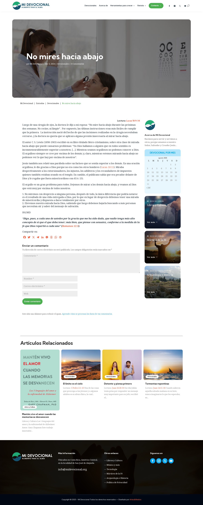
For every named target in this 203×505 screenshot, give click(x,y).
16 (176, 172)
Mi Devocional (36, 64)
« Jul (148, 187)
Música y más (113, 465)
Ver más (151, 222)
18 (153, 176)
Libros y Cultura (29, 407)
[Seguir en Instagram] (158, 460)
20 (162, 176)
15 (171, 172)
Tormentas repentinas (157, 383)
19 (157, 176)
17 (148, 176)
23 (176, 176)
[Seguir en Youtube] (171, 460)
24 (148, 180)
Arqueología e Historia (117, 478)
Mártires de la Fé (115, 473)
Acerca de (103, 5)
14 (167, 172)
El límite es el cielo (73, 383)
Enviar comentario (32, 301)
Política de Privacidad (117, 482)
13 (162, 172)
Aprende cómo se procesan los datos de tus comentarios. (87, 314)
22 (171, 176)
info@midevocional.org (72, 469)
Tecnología (112, 469)
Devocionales (90, 5)
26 (157, 180)
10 (148, 172)
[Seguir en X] (165, 460)
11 (153, 172)
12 (157, 172)
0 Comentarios (77, 64)
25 (153, 180)
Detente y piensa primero (118, 383)
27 (162, 180)
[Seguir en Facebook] (152, 460)
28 (167, 180)
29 (171, 180)
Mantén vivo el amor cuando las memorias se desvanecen (39, 415)
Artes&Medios (135, 499)
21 (167, 176)
